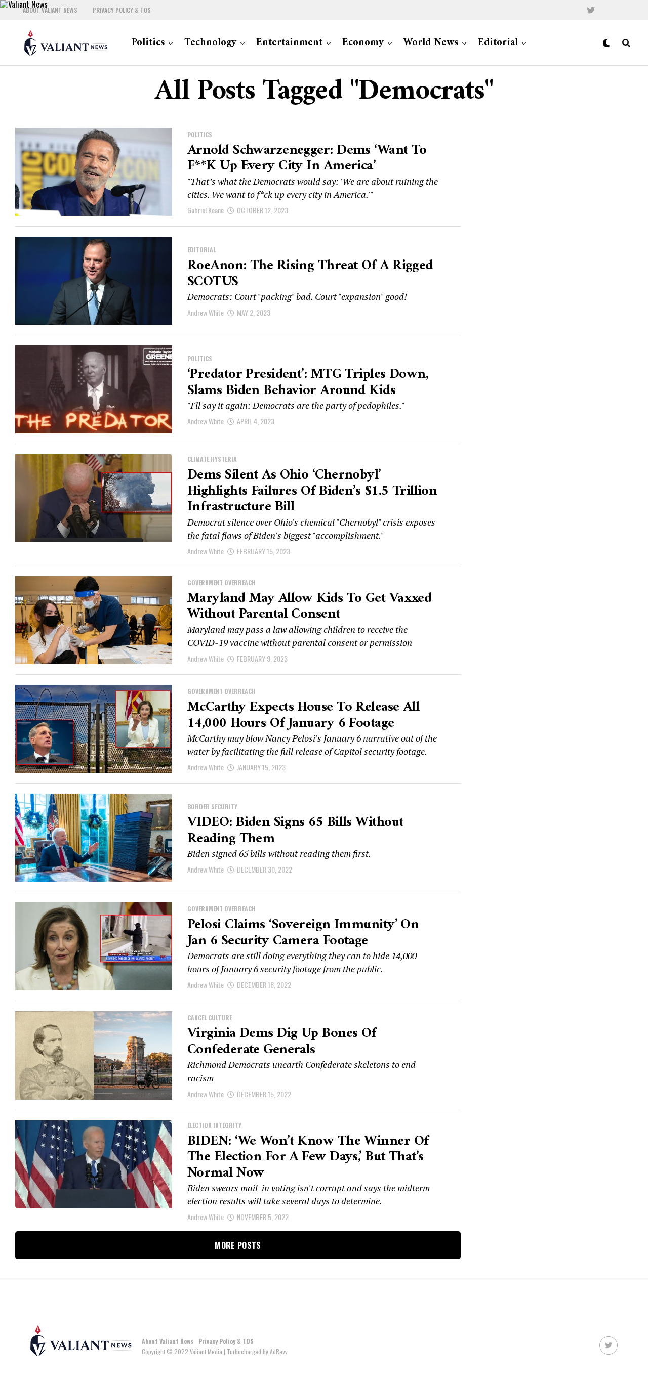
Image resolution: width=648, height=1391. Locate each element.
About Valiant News (50, 10)
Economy (363, 43)
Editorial (498, 43)
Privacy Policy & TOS (122, 10)
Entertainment (289, 43)
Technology (210, 43)
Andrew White (205, 312)
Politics (148, 43)
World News (430, 43)
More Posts (238, 1245)
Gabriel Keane (205, 210)
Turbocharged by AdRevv (257, 1351)
